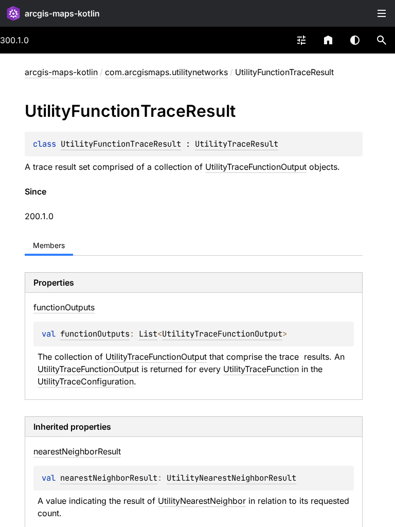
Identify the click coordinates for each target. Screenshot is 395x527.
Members (49, 245)
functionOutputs (95, 333)
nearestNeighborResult (108, 477)
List (148, 333)
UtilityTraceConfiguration (86, 381)
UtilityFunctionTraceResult (121, 143)
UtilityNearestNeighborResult (231, 477)
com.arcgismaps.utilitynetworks (166, 72)
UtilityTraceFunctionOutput (256, 167)
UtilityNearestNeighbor (202, 501)
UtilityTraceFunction (261, 369)
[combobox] (301, 40)
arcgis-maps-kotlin (62, 13)
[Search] (381, 40)
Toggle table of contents (381, 13)
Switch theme (355, 40)
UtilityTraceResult (236, 143)
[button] (381, 40)
